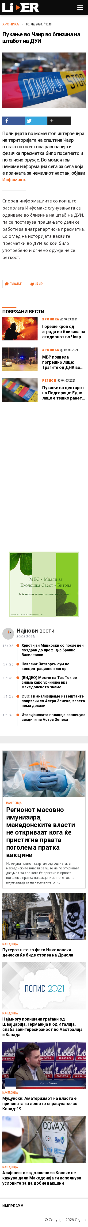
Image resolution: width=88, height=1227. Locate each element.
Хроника (10, 24)
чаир (39, 284)
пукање (15, 284)
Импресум (12, 1206)
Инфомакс (13, 179)
